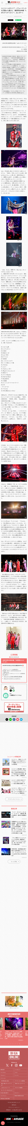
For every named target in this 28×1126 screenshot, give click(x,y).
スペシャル (3, 1078)
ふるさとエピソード (5, 1087)
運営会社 (14, 1105)
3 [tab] (13, 1044)
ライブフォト (3, 1095)
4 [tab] (15, 1044)
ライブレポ (3, 1072)
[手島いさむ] (14, 228)
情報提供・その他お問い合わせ (14, 1109)
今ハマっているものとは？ (7, 1090)
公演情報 (25, 2)
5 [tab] (17, 1044)
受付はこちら (6, 672)
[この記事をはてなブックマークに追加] (21, 720)
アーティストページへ (14, 799)
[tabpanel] (14, 1027)
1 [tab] (8, 1044)
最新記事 (2, 1069)
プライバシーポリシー (14, 1107)
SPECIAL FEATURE (5, 1098)
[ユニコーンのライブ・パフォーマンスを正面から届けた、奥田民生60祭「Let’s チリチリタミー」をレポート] (14, 31)
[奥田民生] (14, 135)
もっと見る (14, 861)
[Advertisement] (14, 738)
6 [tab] (19, 1044)
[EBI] (14, 205)
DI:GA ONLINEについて (14, 1102)
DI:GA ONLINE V (4, 1092)
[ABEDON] (14, 158)
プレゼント (3, 1075)
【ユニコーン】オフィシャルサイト (12, 678)
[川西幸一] (14, 254)
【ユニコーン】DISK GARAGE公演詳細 (13, 676)
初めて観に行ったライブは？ (6, 1084)
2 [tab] (10, 1044)
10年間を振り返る (5, 1080)
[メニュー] (2, 2)
